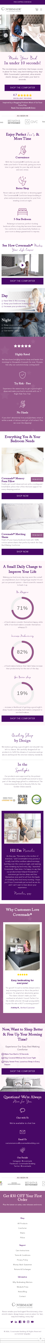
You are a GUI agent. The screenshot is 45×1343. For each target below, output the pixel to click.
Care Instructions (22, 1250)
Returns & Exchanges (22, 1269)
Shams (22, 1233)
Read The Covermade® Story (23, 108)
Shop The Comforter (22, 88)
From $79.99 (37, 479)
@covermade (27, 1161)
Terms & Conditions (22, 1255)
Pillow (22, 1238)
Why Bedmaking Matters (22, 1282)
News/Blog (22, 1292)
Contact (22, 1296)
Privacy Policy (22, 1260)
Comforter (22, 1228)
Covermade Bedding (27, 1164)
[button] (41, 9)
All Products (22, 1223)
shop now (22, 496)
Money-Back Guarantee (22, 1265)
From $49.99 (37, 535)
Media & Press (22, 1287)
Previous (3, 33)
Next (41, 33)
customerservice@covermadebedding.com (22, 1143)
